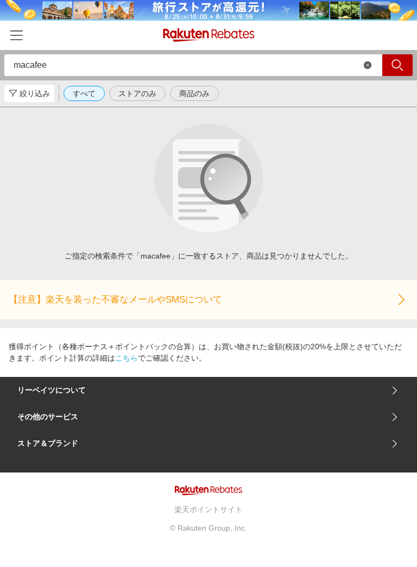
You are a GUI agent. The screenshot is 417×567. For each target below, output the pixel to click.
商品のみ (194, 93)
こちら (126, 358)
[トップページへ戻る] (208, 35)
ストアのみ (137, 93)
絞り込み (35, 93)
